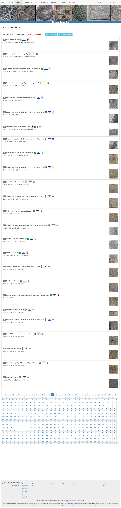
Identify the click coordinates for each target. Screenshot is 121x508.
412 (67, 430)
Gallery (53, 2)
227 (23, 413)
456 (11, 435)
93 (72, 400)
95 (79, 400)
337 (115, 422)
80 (29, 400)
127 (87, 402)
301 (87, 419)
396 (3, 430)
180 (67, 408)
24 (76, 394)
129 (95, 402)
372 (23, 427)
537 (103, 441)
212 (79, 411)
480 (107, 435)
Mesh (24, 487)
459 (23, 435)
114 (35, 402)
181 (71, 408)
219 (107, 411)
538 (107, 441)
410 (59, 430)
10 (29, 394)
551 (43, 444)
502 (79, 438)
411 (63, 430)
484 (7, 438)
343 (23, 424)
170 (27, 408)
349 (47, 424)
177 (55, 408)
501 (75, 438)
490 (31, 438)
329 (83, 422)
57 (69, 397)
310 (7, 422)
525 (55, 441)
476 (91, 435)
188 (99, 408)
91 (66, 400)
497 (59, 438)
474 (83, 435)
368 (7, 427)
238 (67, 413)
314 (23, 422)
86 (49, 400)
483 (3, 438)
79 (26, 400)
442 (71, 433)
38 (6, 397)
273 (91, 416)
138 (15, 405)
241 (79, 413)
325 (67, 422)
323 (59, 422)
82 (36, 400)
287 (31, 419)
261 (43, 416)
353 (63, 424)
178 (59, 408)
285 (23, 419)
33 (105, 394)
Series (24, 497)
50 (46, 397)
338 (3, 424)
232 (43, 413)
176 (51, 408)
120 (59, 402)
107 (7, 402)
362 (99, 424)
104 (112, 400)
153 (75, 405)
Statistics (44, 2)
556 (63, 444)
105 (116, 400)
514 (11, 441)
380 (55, 427)
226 (19, 413)
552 (47, 444)
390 (95, 427)
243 (87, 413)
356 (75, 424)
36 (115, 394)
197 (19, 411)
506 (95, 438)
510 (111, 438)
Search (101, 2)
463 (39, 435)
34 (109, 394)
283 (15, 419)
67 (102, 397)
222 (3, 413)
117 (47, 402)
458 (19, 435)
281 (7, 419)
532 (83, 441)
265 (59, 416)
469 (63, 435)
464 (43, 435)
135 (3, 405)
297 (71, 419)
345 (31, 424)
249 (111, 413)
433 (35, 433)
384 (71, 427)
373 (27, 427)
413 (71, 430)
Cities (24, 493)
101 (100, 400)
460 (27, 435)
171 (31, 408)
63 (89, 397)
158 (95, 405)
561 (83, 444)
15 (46, 394)
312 (15, 422)
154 (79, 405)
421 (103, 430)
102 (104, 400)
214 (87, 411)
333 (99, 422)
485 (11, 438)
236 (59, 413)
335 (107, 422)
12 (36, 394)
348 (43, 424)
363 (103, 424)
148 (55, 405)
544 (15, 444)
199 (27, 411)
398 (11, 430)
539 (111, 441)
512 (3, 441)
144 (39, 405)
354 (67, 424)
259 (35, 416)
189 (103, 408)
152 (71, 405)
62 (85, 397)
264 (55, 416)
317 (35, 422)
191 (111, 408)
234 (51, 413)
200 (31, 411)
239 (71, 413)
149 (59, 405)
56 (66, 397)
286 (27, 419)
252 (7, 416)
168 (19, 408)
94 (75, 400)
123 (71, 402)
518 (27, 441)
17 (52, 394)
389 (91, 427)
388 (87, 427)
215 (91, 411)
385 (75, 427)
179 (63, 408)
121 (63, 402)
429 (19, 433)
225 (15, 413)
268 (71, 416)
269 (75, 416)
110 (19, 402)
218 (103, 411)
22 (69, 394)
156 (87, 405)
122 (67, 402)
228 (27, 413)
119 (55, 402)
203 (43, 411)
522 (43, 441)
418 (91, 430)
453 (115, 433)
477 (95, 435)
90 (62, 400)
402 (27, 430)
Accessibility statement (104, 484)
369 (11, 427)
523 (47, 441)
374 (31, 427)
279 (115, 416)
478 (99, 435)
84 (42, 400)
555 (59, 444)
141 (27, 405)
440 (63, 433)
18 (56, 394)
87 (52, 400)
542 (7, 444)
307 (111, 419)
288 (35, 419)
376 (39, 427)
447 (91, 433)
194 (7, 411)
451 (107, 433)
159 (99, 405)
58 (72, 397)
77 (19, 400)
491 (35, 438)
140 (23, 405)
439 (59, 433)
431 (27, 433)
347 (39, 424)
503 (83, 438)
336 (111, 422)
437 (51, 433)
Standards (28, 2)
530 (75, 441)
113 (31, 402)
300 (83, 419)
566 (103, 444)
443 (75, 433)
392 (103, 427)
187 (95, 408)
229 (31, 413)
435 (43, 433)
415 (79, 430)
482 (115, 435)
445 (83, 433)
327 (75, 422)
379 (51, 427)
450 (103, 433)
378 (47, 427)
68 (105, 397)
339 (7, 424)
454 (3, 435)
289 (39, 419)
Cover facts (25, 485)
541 (3, 444)
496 (55, 438)
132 (107, 402)
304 (99, 419)
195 (11, 411)
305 (103, 419)
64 (92, 397)
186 (91, 408)
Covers (18, 2)
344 (27, 424)
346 (35, 424)
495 (51, 438)
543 (11, 444)
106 (3, 402)
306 (107, 419)
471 (71, 435)
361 (95, 424)
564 (95, 444)
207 (59, 411)
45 (29, 397)
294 (59, 419)
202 (39, 411)
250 (115, 413)
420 (99, 430)
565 (99, 444)
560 (79, 444)
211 (75, 411)
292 (51, 419)
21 (66, 394)
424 (115, 430)
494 (47, 438)
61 (82, 397)
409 (55, 430)
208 (63, 411)
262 (47, 416)
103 (108, 400)
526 (59, 441)
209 (67, 411)
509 (107, 438)
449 (99, 433)
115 (39, 402)
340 (11, 424)
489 (27, 438)
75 (13, 400)
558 (71, 444)
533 (87, 441)
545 (19, 444)
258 (31, 416)
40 (13, 397)
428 (15, 433)
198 (23, 411)
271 (83, 416)
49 (42, 397)
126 (83, 402)
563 (91, 444)
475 (87, 435)
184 (83, 408)
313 (19, 422)
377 (43, 427)
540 (115, 441)
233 (47, 413)
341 (15, 424)
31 (99, 394)
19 (59, 394)
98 (89, 400)
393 (107, 427)
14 (42, 394)
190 (107, 408)
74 (9, 400)
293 (55, 419)
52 (52, 397)
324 (63, 422)
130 (99, 402)
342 (19, 424)
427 (11, 433)
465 (47, 435)
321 (51, 422)
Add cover (63, 2)
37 (3, 397)
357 (79, 424)
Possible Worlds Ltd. (73, 500)
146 (47, 405)
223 (7, 413)
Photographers (25, 496)
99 (92, 400)
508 (103, 438)
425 (3, 433)
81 (32, 400)
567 (107, 444)
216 (95, 411)
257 (27, 416)
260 (39, 416)
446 (87, 433)
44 (26, 397)
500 (71, 438)
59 (75, 397)
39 (9, 397)
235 (55, 413)
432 (31, 433)
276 (103, 416)
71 (115, 397)
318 (39, 422)
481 (111, 435)
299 (79, 419)
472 (75, 435)
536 (99, 441)
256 (23, 416)
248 (107, 413)
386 (79, 427)
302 (91, 419)
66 (99, 397)
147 (51, 405)
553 (51, 444)
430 (23, 433)
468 (59, 435)
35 (112, 394)
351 (55, 424)
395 (115, 427)
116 (43, 402)
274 (95, 416)
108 (11, 402)
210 (71, 411)
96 (82, 400)
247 (103, 413)
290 (43, 419)
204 (47, 411)
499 (67, 438)
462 (35, 435)
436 (47, 433)
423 (111, 430)
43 (23, 397)
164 (3, 408)
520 (35, 441)
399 (15, 430)
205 (51, 411)
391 (99, 427)
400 (19, 430)
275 (99, 416)
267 (67, 416)
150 (63, 405)
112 (27, 402)
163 (115, 405)
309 (3, 422)
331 (91, 422)
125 (79, 402)
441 (67, 433)
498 (63, 438)
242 (83, 413)
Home (3, 2)
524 (51, 441)
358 (83, 424)
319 (43, 422)
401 (23, 430)
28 (89, 394)
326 (71, 422)
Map (36, 2)
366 (115, 424)
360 (91, 424)
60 (79, 397)
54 (59, 397)
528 (67, 441)
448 (95, 433)
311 (11, 422)
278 (111, 416)
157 (91, 405)
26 (82, 394)
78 (23, 400)
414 (75, 430)
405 (39, 430)
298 (75, 419)
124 (75, 402)
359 (87, 424)
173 (39, 408)
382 (63, 427)
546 (23, 444)
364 (107, 424)
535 (95, 441)
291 (47, 419)
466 (51, 435)
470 (67, 435)
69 (109, 397)
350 (51, 424)
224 (11, 413)
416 (83, 430)
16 (49, 394)
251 (3, 416)
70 (112, 397)
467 (55, 435)
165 (7, 408)
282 (11, 419)
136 (7, 405)
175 (47, 408)
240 (75, 413)
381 (59, 427)
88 (56, 400)
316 (31, 422)
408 (51, 430)
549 (35, 444)
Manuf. (24, 490)
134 (115, 402)
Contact (72, 2)
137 (11, 405)
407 (47, 430)
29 (92, 394)
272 (87, 416)
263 (51, 416)
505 (91, 438)
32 (102, 394)
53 (56, 397)
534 (91, 441)
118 (51, 402)
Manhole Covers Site (60, 22)
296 (67, 419)
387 (83, 427)
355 (71, 424)
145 (43, 405)
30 (95, 394)
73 (6, 400)
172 (35, 408)
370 (15, 427)
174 (43, 408)
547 (27, 444)
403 (31, 430)
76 (16, 400)
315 (27, 422)
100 (96, 400)
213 (83, 411)
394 (111, 427)
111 (23, 402)
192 (115, 408)
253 (11, 416)
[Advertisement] (60, 463)
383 (67, 427)
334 (103, 422)
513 (7, 441)
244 (91, 413)
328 (79, 422)
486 (15, 438)
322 (55, 422)
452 (111, 433)
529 (71, 441)
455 (7, 435)
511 (115, 438)
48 (39, 397)
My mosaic (25, 488)
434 (39, 433)
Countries (25, 491)
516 (19, 441)
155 (83, 405)
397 (7, 430)
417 (87, 430)
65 (95, 397)
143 (35, 405)
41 (16, 397)
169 (23, 408)
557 (67, 444)
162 (111, 405)
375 (35, 427)
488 (23, 438)
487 (19, 438)
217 (99, 411)
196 (15, 411)
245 (95, 413)
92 (69, 400)
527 (63, 441)
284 (19, 419)
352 (59, 424)
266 (63, 416)
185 (87, 408)
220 (111, 411)
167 (15, 408)
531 (79, 441)
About (11, 2)
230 (35, 413)
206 (55, 411)
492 (39, 438)
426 (7, 433)
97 (85, 400)
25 (79, 394)
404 (35, 430)
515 (15, 441)
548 (31, 444)
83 (39, 400)
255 (19, 416)
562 (87, 444)
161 (107, 405)
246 (99, 413)
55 (62, 397)
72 (3, 400)
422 (107, 430)
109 (15, 402)
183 (79, 408)
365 (111, 424)
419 (95, 430)
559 (75, 444)
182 (75, 408)
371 (19, 427)
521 (39, 441)
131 (103, 402)
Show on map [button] (52, 35)
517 (23, 441)
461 (31, 435)
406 (43, 430)
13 (39, 394)
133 (111, 402)
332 (95, 422)
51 (49, 397)
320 (47, 422)
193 (3, 411)
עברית (112, 2)
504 (87, 438)
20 (62, 394)
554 (55, 444)
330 (87, 422)
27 (85, 394)
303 (95, 419)
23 (72, 394)
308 (115, 419)
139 (19, 405)
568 (111, 444)
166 (11, 408)
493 (43, 438)
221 (115, 411)
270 (79, 416)
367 (3, 427)
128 (91, 402)
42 (19, 397)
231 (39, 413)
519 (31, 441)
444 (79, 433)
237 (63, 413)
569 (115, 444)
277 (107, 416)
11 (33, 394)
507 (99, 438)
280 (3, 419)
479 (103, 435)
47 (36, 397)
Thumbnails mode (65, 35)
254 (15, 416)
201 (35, 411)
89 (59, 400)
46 (32, 397)
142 (31, 405)
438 (55, 433)
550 (39, 444)
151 (67, 405)
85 (46, 400)
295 (63, 419)
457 (15, 435)
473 (79, 435)
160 (103, 405)
